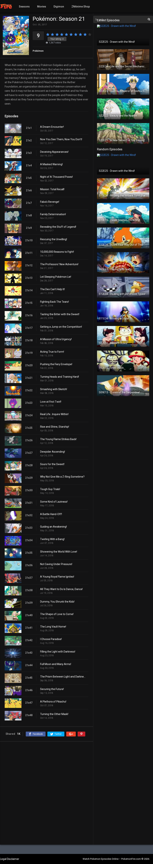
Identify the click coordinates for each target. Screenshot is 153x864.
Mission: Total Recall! (52, 189)
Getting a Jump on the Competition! (61, 326)
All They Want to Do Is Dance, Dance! (61, 589)
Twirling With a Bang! (52, 539)
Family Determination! (53, 214)
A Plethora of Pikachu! (53, 701)
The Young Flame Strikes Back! (58, 439)
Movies (41, 6)
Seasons (24, 6)
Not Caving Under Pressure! (56, 564)
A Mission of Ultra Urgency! (56, 339)
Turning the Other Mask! (54, 714)
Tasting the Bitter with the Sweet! (59, 314)
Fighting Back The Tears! (54, 301)
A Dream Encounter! (52, 126)
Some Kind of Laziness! (54, 501)
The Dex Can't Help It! (52, 289)
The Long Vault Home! (53, 626)
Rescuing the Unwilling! (53, 239)
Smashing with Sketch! (53, 389)
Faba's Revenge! (49, 201)
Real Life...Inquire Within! (54, 414)
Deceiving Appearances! (54, 151)
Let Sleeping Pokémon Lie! (55, 276)
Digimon (59, 6)
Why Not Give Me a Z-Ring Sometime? (62, 476)
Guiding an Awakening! (53, 526)
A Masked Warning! (51, 164)
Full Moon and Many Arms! (55, 664)
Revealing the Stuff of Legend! (58, 226)
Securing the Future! (52, 689)
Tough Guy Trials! (50, 489)
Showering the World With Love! (58, 551)
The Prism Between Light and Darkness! (63, 676)
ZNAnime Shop (80, 6)
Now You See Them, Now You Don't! (61, 139)
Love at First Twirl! (50, 401)
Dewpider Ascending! (52, 451)
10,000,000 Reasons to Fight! (57, 251)
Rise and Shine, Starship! (54, 426)
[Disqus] (46, 793)
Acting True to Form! (52, 351)
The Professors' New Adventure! (59, 264)
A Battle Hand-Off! (51, 514)
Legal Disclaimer (9, 858)
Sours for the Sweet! (52, 464)
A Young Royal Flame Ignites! (57, 576)
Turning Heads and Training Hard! (59, 376)
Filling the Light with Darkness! (57, 651)
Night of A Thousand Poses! (56, 176)
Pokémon (38, 51)
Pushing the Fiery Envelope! (56, 364)
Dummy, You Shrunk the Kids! (57, 601)
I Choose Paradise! (51, 639)
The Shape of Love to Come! (57, 614)
